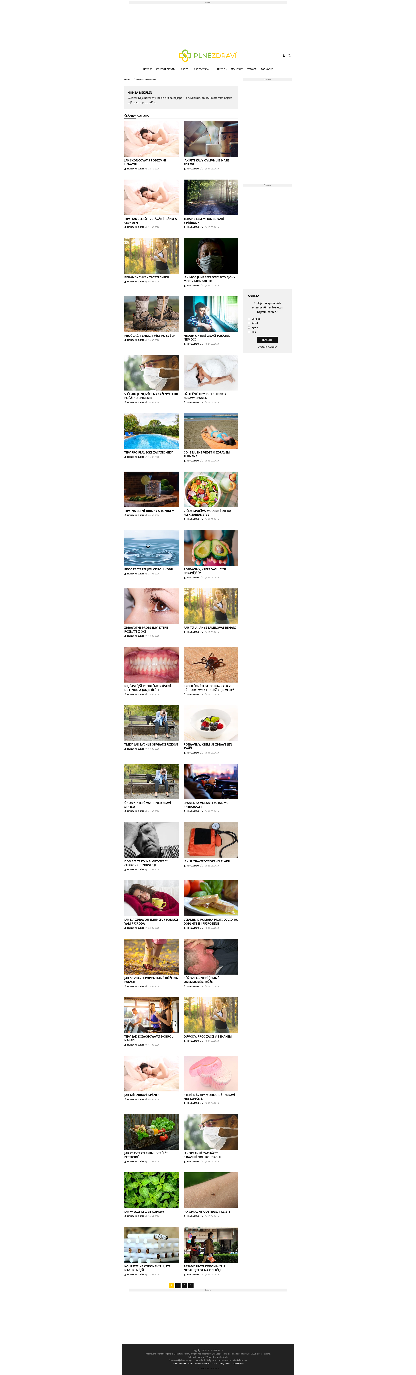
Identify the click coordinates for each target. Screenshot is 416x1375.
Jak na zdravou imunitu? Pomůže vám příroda (151, 921)
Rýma (255, 327)
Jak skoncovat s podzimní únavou (145, 162)
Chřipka (256, 319)
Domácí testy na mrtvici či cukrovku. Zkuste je (146, 863)
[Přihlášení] (284, 55)
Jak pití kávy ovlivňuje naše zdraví (206, 162)
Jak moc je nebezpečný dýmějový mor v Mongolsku (209, 279)
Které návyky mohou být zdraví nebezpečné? (209, 1097)
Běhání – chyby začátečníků (146, 277)
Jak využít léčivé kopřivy (144, 1212)
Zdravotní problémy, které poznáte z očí (146, 629)
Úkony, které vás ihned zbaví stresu (147, 805)
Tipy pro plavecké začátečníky (148, 452)
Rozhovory (267, 69)
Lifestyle (220, 69)
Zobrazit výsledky (267, 346)
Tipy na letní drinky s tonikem (149, 511)
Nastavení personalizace (208, 1368)
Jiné (254, 332)
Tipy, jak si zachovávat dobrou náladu (149, 1038)
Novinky (147, 69)
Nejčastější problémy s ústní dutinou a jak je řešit (147, 688)
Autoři (190, 1363)
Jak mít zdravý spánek (142, 1095)
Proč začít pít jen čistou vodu (148, 569)
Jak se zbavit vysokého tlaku (207, 861)
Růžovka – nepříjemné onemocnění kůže (201, 980)
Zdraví (184, 69)
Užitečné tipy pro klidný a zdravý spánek (205, 396)
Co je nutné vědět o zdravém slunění (207, 454)
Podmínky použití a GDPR (206, 1363)
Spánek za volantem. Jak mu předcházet (206, 805)
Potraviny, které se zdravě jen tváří (208, 746)
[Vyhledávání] (289, 55)
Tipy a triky (237, 69)
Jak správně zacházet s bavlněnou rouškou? (202, 1155)
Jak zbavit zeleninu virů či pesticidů (146, 1155)
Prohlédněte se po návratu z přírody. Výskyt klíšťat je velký (209, 688)
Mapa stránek (238, 1363)
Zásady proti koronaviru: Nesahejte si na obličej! (205, 1268)
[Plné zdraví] (208, 55)
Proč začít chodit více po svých (150, 336)
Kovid (255, 323)
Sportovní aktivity (165, 69)
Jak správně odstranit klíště (207, 1212)
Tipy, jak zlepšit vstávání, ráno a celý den (150, 220)
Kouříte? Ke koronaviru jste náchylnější (147, 1268)
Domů (174, 1363)
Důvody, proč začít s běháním (208, 1036)
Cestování (252, 69)
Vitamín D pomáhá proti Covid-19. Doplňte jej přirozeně (211, 921)
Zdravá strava (201, 69)
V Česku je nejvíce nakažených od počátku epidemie (151, 396)
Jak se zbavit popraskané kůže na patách (151, 980)
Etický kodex (224, 1363)
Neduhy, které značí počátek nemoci (207, 337)
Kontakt (182, 1363)
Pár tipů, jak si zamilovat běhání (210, 627)
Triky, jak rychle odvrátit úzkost (151, 744)
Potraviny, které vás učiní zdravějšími (205, 571)
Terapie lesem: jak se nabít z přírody (205, 220)
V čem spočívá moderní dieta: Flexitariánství (207, 512)
